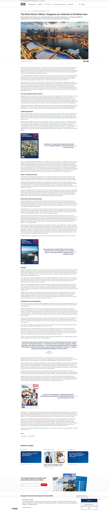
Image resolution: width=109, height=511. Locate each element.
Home (22, 11)
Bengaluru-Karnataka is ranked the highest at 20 (34, 89)
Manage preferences (26, 507)
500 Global (38, 161)
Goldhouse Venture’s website (40, 428)
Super (31, 324)
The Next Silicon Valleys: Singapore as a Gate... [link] (41, 11)
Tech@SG (44, 210)
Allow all (89, 500)
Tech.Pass (59, 209)
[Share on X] (87, 61)
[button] (24, 436)
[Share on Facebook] (86, 61)
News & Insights (27, 11)
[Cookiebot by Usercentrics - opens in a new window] (15, 509)
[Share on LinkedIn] (84, 61)
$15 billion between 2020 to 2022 (52, 115)
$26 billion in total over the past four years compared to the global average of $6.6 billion (44, 125)
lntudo (62, 414)
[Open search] (79, 4)
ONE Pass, (27, 209)
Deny (89, 507)
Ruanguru (42, 372)
